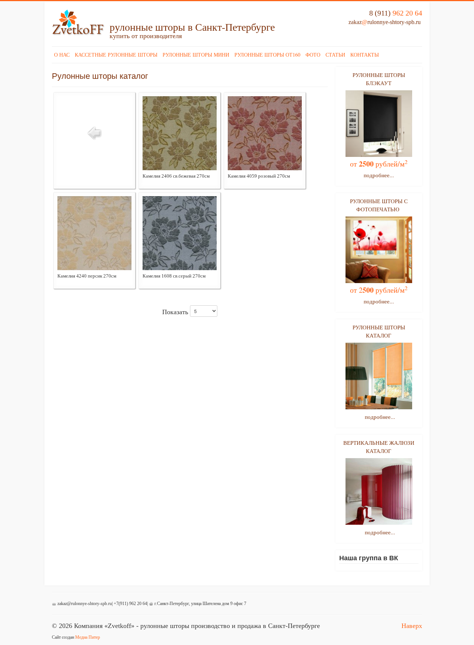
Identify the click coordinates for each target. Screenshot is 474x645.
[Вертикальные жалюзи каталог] (378, 491)
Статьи (335, 54)
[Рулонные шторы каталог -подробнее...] (378, 376)
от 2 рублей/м (379, 290)
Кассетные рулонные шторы (116, 54)
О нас (62, 54)
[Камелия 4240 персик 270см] (94, 232)
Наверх (411, 625)
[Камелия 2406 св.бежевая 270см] (180, 132)
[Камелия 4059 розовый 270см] (265, 132)
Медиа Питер (87, 637)
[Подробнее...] (379, 123)
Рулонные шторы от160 (267, 54)
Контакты (364, 54)
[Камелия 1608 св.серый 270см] (180, 232)
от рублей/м (379, 164)
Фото (313, 54)
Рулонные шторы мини (196, 54)
